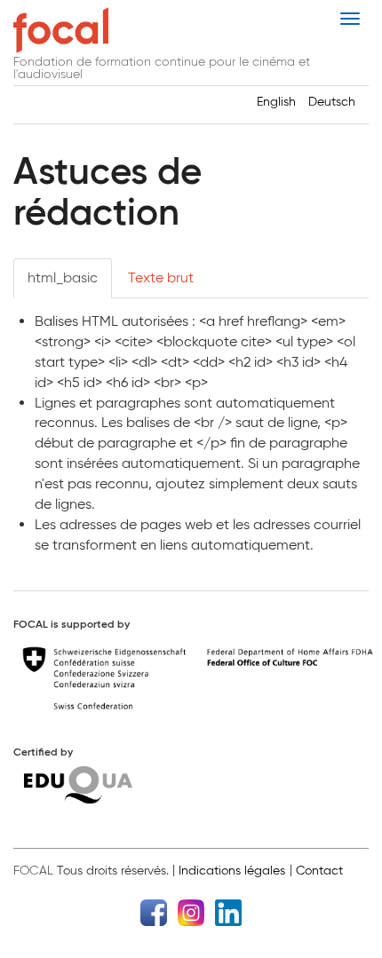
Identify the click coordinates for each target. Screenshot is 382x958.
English (276, 101)
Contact (319, 870)
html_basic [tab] (63, 277)
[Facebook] (153, 911)
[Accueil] (60, 30)
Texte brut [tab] (161, 277)
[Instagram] (191, 911)
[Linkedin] (228, 911)
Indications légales (232, 870)
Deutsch (331, 101)
